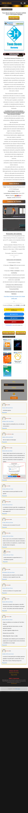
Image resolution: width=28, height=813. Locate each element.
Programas (5, 9)
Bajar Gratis (20, 332)
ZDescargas (17, 688)
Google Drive (14, 314)
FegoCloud (14, 318)
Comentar (14, 397)
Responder (4, 412)
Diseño (9, 9)
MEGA (14, 321)
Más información (14, 683)
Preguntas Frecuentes (14, 672)
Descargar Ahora (14, 17)
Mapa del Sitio (14, 674)
